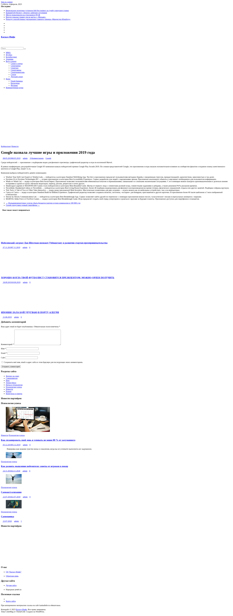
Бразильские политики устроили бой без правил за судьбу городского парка (37, 10)
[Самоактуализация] (14, 483)
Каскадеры (15, 83)
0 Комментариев (36, 158)
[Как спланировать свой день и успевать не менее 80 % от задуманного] (28, 431)
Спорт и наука (17, 64)
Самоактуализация (11, 492)
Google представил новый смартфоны (23, 205)
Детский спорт (17, 77)
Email (4, 353)
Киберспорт (6, 146)
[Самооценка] (14, 508)
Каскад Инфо (8, 37)
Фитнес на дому (12, 376)
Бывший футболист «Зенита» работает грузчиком (26, 13)
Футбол (9, 55)
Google (48, 158)
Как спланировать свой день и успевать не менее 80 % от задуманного (38, 440)
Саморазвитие (12, 378)
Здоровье (9, 59)
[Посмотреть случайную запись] (1, 44)
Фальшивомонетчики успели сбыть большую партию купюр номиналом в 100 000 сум (43, 203)
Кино (8, 79)
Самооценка (7, 516)
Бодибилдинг (11, 57)
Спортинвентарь (18, 72)
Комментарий (7, 344)
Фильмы (14, 85)
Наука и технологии (14, 385)
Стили (13, 74)
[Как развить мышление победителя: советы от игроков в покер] (14, 457)
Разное (8, 391)
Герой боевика (17, 81)
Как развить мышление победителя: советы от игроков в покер (34, 466)
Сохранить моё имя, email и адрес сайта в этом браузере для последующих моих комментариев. (43, 362)
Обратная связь (12, 576)
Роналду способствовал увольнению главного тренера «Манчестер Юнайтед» (38, 19)
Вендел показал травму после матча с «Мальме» (26, 17)
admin (25, 158)
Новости (15, 146)
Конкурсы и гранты (14, 394)
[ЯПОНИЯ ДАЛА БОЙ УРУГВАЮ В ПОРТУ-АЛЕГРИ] (19, 308)
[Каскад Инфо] (1, 41)
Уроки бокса (11, 383)
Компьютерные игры (14, 88)
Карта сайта (11, 601)
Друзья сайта (11, 585)
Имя (3, 349)
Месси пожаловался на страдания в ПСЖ (23, 15)
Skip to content (6, 2)
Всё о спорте (11, 61)
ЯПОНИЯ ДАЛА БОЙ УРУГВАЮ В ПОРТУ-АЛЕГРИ (30, 312)
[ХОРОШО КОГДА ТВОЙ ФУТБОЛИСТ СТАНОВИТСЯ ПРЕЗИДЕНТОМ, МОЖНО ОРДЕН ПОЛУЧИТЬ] (23, 273)
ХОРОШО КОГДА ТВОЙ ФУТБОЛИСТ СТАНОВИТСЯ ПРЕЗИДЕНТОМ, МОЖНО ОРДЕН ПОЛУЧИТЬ (57, 277)
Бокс (8, 380)
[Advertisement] (74, 547)
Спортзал (14, 68)
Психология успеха (14, 387)
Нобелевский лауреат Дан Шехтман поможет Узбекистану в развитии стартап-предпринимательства (54, 243)
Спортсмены (16, 70)
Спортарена (16, 66)
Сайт (3, 358)
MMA (8, 53)
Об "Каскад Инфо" (13, 572)
